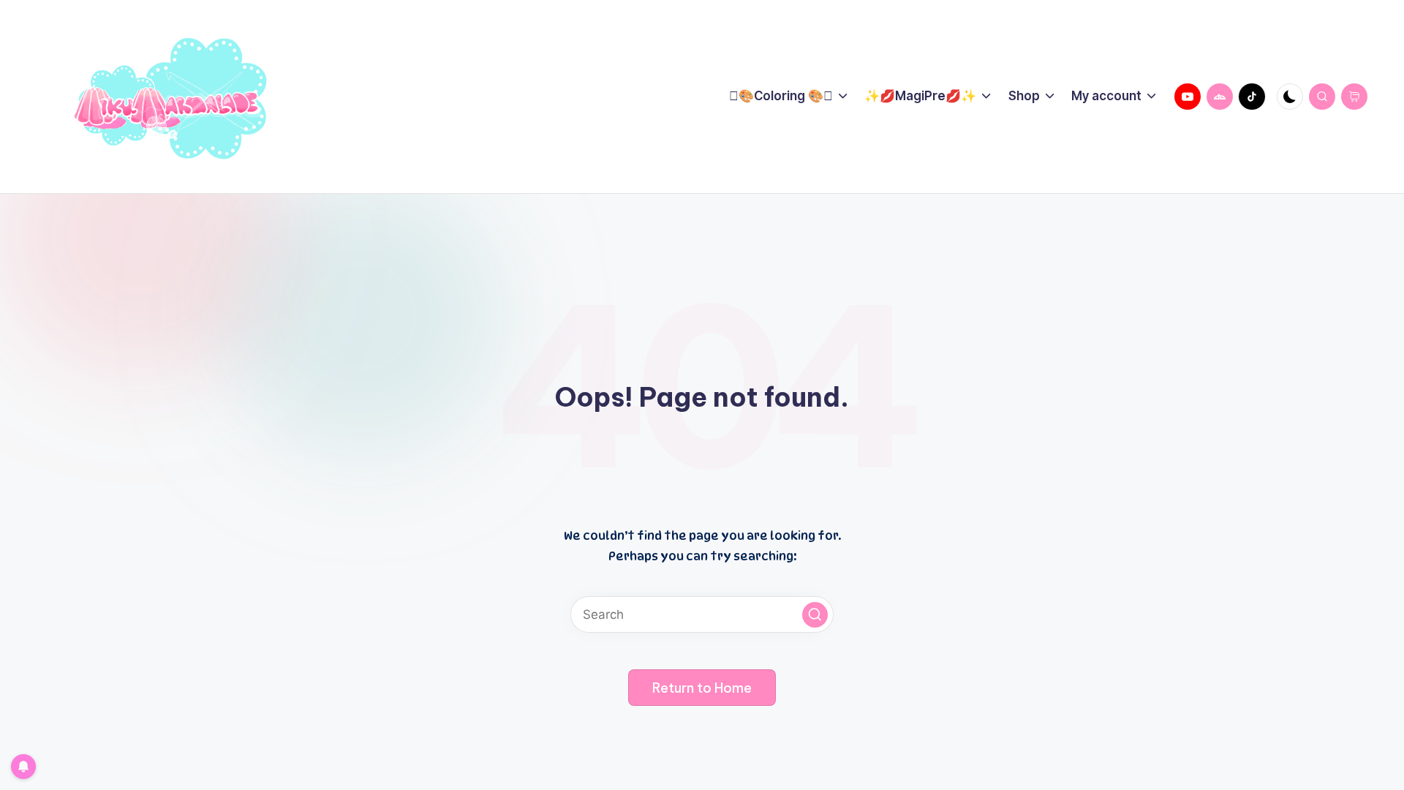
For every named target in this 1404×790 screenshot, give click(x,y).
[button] (815, 615)
